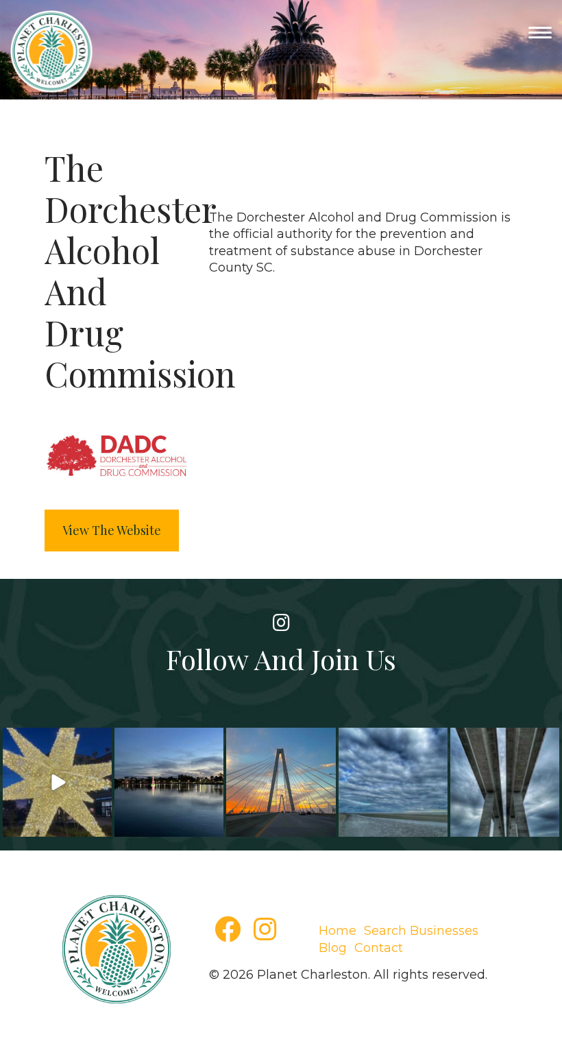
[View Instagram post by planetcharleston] (99, 826)
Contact (378, 947)
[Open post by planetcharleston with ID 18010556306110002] (57, 782)
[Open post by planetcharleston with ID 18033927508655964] (168, 782)
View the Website (111, 530)
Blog (333, 947)
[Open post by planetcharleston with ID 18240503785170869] (393, 782)
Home (337, 930)
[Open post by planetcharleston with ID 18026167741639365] (504, 782)
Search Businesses (421, 930)
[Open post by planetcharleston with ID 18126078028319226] (280, 782)
